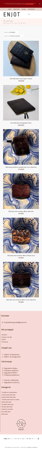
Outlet (3, 339)
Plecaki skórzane (7, 407)
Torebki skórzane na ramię (10, 399)
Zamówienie (31, 9)
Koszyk (24, 9)
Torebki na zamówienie (9, 392)
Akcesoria (4, 414)
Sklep (9, 9)
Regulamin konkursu (12, 382)
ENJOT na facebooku (12, 354)
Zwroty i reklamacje (11, 380)
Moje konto (17, 9)
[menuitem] (9, 9)
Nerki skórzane (6, 402)
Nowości (4, 335)
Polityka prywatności (11, 375)
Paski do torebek (7, 409)
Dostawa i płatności (11, 370)
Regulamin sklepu (10, 368)
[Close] (40, 4)
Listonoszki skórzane (8, 395)
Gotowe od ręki (6, 337)
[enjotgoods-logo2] (17, 14)
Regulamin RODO (10, 373)
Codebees (34, 447)
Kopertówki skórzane (8, 397)
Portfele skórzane (7, 404)
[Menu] (29, 14)
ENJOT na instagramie (12, 357)
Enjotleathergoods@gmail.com (15, 322)
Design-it (29, 447)
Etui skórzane (5, 412)
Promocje (4, 342)
